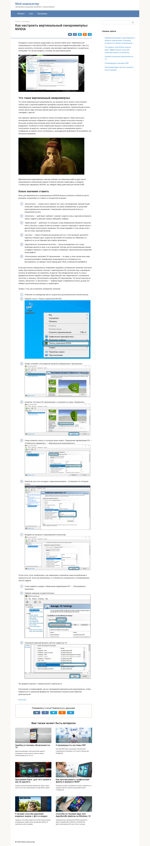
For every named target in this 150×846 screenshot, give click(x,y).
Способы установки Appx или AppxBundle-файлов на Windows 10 (73, 815)
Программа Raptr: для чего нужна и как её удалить (33, 780)
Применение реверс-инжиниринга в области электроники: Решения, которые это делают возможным (120, 40)
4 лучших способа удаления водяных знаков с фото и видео (31, 815)
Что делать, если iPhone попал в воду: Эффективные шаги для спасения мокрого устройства (118, 50)
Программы (42, 14)
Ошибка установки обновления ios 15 (32, 746)
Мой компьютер (27, 4)
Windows (20, 14)
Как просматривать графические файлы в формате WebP (72, 780)
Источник (22, 700)
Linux (31, 14)
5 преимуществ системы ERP (71, 745)
